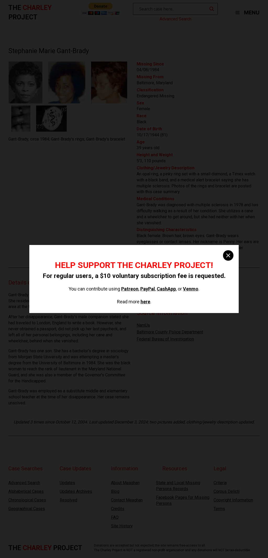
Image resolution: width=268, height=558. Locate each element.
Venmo (190, 289)
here (145, 301)
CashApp (166, 289)
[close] (228, 255)
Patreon (129, 289)
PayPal (147, 289)
